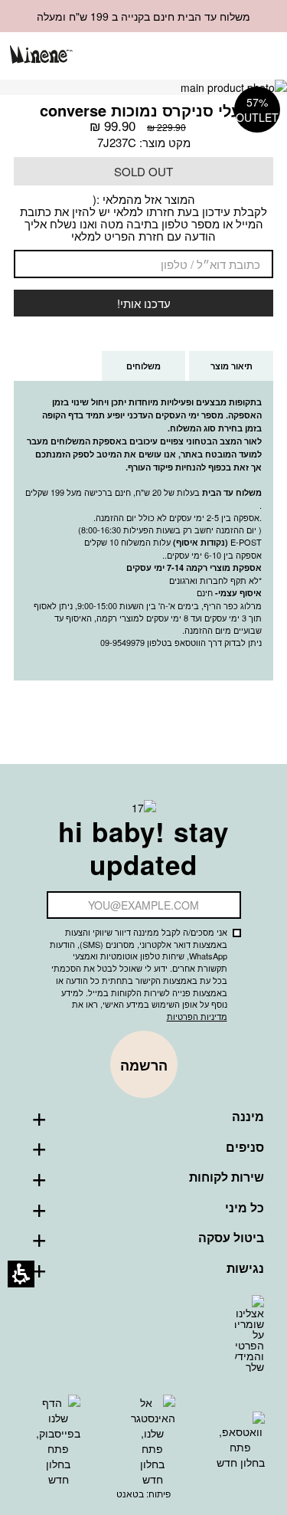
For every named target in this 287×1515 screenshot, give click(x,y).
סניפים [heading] (245, 1147)
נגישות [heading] (245, 1268)
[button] (209, 56)
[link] (183, 55)
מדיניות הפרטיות (197, 1016)
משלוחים (131, 370)
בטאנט (130, 1493)
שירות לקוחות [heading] (226, 1177)
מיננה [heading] (248, 1116)
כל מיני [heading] (244, 1208)
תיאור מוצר (231, 366)
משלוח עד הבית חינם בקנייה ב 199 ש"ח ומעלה (143, 16)
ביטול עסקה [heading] (231, 1237)
